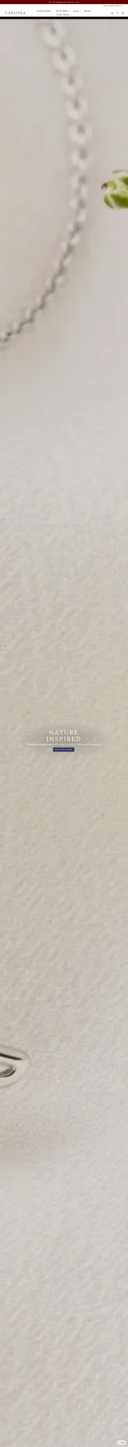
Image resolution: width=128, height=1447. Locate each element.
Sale (76, 11)
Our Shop (63, 14)
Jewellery (44, 11)
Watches (62, 11)
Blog (88, 11)
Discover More (63, 749)
